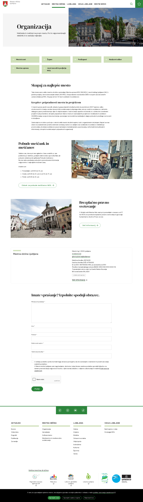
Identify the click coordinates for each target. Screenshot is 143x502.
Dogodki (14, 435)
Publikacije (14, 438)
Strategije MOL (109, 432)
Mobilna (76, 435)
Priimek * (34, 335)
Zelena (75, 429)
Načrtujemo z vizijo (110, 429)
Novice (13, 429)
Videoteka (14, 432)
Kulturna (76, 448)
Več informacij (89, 225)
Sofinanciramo (47, 435)
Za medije (14, 441)
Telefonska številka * (37, 352)
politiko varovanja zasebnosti (103, 493)
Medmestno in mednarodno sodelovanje (52, 439)
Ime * (33, 326)
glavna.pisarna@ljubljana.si (81, 256)
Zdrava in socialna (79, 438)
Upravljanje (46, 432)
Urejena (76, 432)
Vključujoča (77, 441)
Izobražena (77, 445)
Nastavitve (89, 498)
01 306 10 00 (76, 254)
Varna (75, 454)
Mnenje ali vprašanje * (38, 302)
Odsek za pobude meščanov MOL (37, 185)
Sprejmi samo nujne (72, 498)
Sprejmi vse (54, 498)
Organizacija (46, 429)
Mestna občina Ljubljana (25, 253)
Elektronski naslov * (37, 343)
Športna (76, 451)
